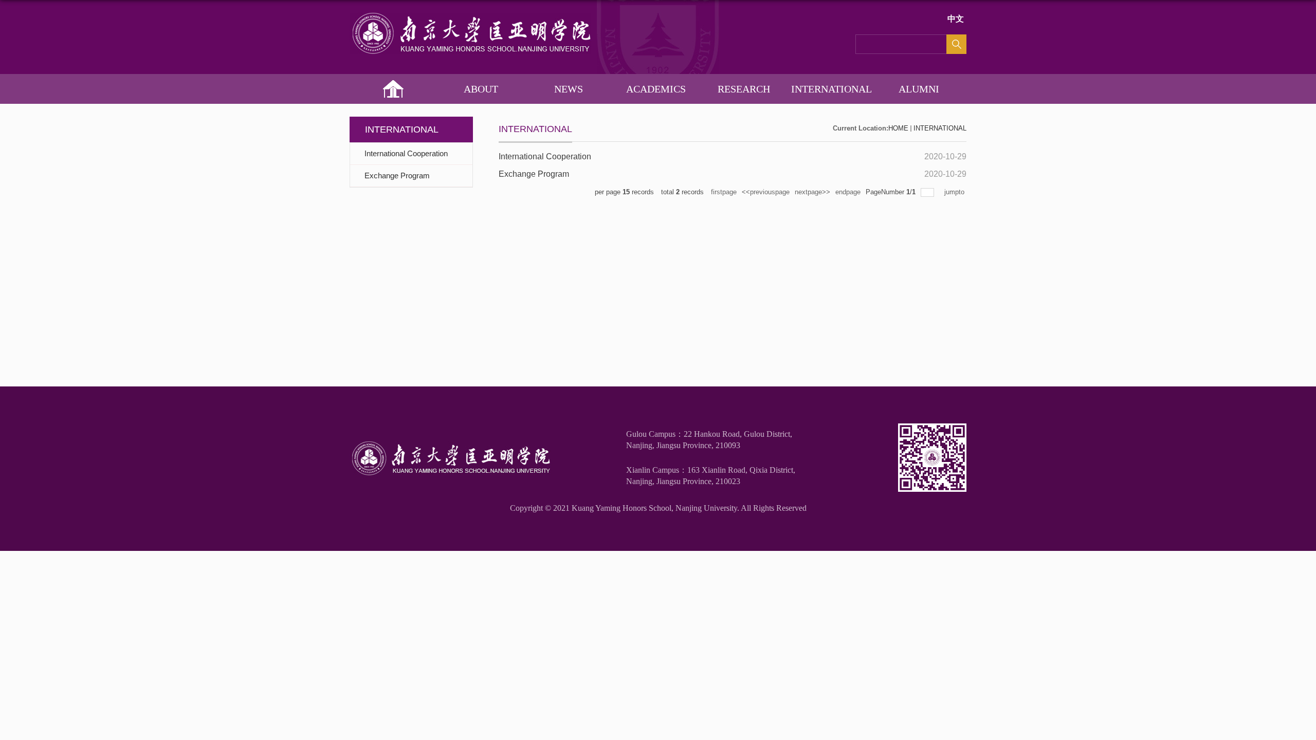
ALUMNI (919, 89)
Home (393, 89)
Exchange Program (534, 174)
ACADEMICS (656, 89)
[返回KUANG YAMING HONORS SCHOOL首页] (470, 16)
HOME (898, 128)
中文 (955, 18)
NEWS (568, 89)
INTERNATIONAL (831, 89)
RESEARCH (744, 89)
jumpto (955, 192)
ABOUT (481, 89)
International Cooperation (545, 156)
